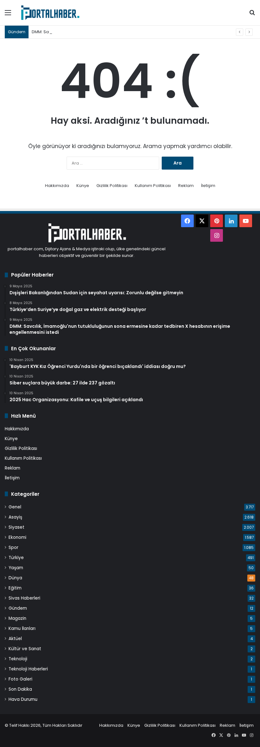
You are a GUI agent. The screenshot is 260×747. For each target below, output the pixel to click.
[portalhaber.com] (50, 12)
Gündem (18, 608)
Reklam (186, 186)
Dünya (15, 578)
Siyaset (16, 527)
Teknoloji (18, 659)
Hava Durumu (23, 699)
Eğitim (15, 588)
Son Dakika (20, 689)
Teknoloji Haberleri (28, 669)
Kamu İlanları (22, 629)
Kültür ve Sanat (25, 649)
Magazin (17, 618)
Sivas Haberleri (24, 598)
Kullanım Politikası (153, 186)
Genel (15, 507)
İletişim (208, 186)
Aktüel (15, 639)
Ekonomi (17, 537)
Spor (13, 548)
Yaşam (16, 568)
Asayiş (15, 517)
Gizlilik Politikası (111, 186)
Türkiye (16, 558)
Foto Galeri (20, 679)
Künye (82, 186)
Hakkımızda (57, 186)
